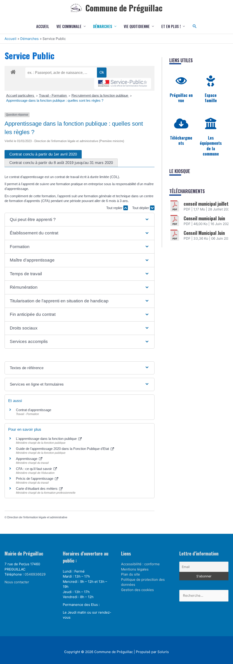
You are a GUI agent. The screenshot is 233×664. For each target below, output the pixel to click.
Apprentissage (27, 459)
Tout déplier (141, 208)
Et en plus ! (171, 26)
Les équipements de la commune (211, 146)
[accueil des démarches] (13, 71)
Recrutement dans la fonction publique (100, 95)
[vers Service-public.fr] (122, 83)
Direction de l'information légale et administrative (37, 517)
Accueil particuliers (20, 95)
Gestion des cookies (137, 590)
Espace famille (211, 97)
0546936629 (35, 574)
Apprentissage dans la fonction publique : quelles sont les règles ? (54, 100)
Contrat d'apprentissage (33, 410)
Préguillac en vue (181, 97)
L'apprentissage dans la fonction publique (47, 439)
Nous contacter (17, 582)
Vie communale (68, 26)
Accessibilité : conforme (140, 564)
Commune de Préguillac (123, 8)
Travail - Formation (53, 95)
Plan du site (130, 574)
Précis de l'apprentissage (35, 478)
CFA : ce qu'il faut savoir (34, 469)
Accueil (42, 26)
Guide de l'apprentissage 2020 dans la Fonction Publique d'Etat (63, 449)
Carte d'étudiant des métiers (37, 488)
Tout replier (114, 208)
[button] (194, 26)
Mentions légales (135, 569)
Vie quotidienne (137, 26)
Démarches (102, 26)
